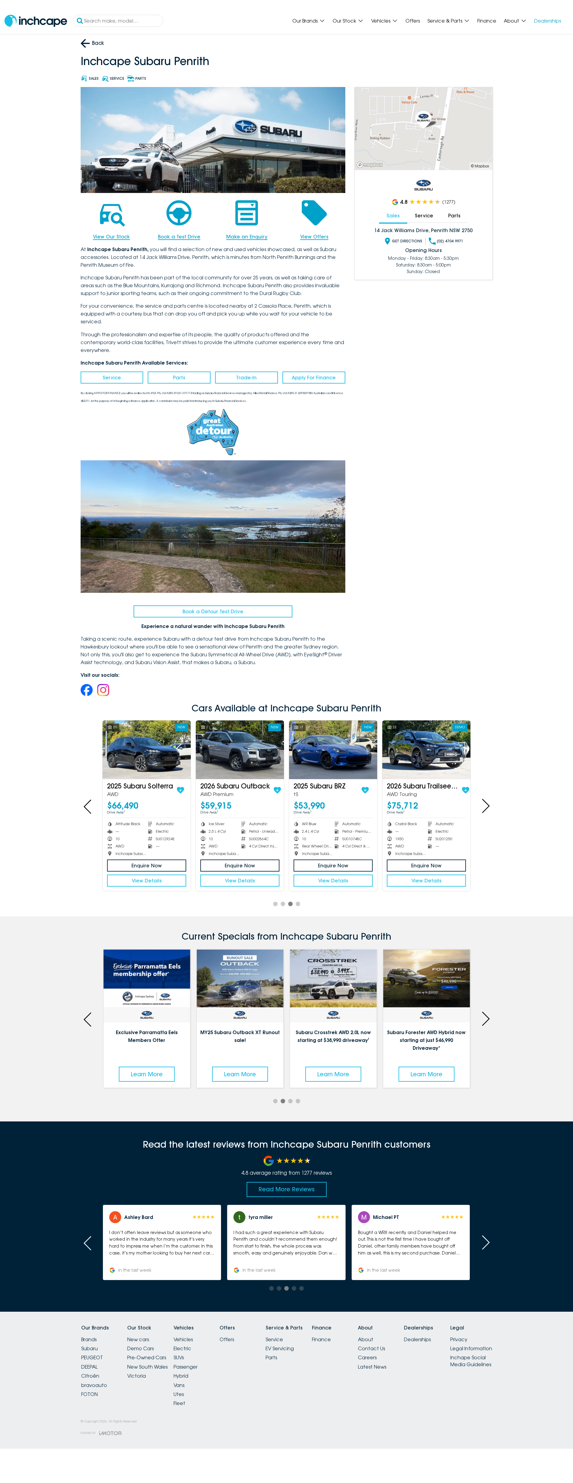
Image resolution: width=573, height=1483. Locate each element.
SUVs (179, 1357)
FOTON (89, 1394)
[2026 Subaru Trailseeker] (426, 749)
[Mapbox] (371, 164)
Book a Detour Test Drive (213, 611)
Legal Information (471, 1348)
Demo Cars (140, 1348)
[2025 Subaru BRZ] (333, 749)
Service (112, 378)
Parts (179, 378)
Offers (412, 21)
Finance (486, 21)
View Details (147, 881)
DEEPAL (89, 1367)
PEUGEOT (92, 1357)
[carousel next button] (485, 806)
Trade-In (246, 378)
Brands (89, 1339)
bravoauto (94, 1385)
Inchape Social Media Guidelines (470, 1360)
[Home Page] (36, 21)
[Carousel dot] (275, 904)
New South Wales (147, 1367)
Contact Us (371, 1348)
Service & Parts (444, 21)
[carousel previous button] (88, 806)
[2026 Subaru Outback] (240, 749)
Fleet (179, 1403)
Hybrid (181, 1376)
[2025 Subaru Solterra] (147, 749)
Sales (393, 216)
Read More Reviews (287, 1189)
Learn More (169, 1074)
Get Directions (407, 241)
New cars (138, 1339)
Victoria (136, 1376)
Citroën (90, 1376)
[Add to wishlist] (180, 790)
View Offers (314, 237)
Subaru (89, 1348)
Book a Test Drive (179, 237)
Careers (367, 1357)
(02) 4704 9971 (450, 241)
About (511, 21)
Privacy (458, 1339)
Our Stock (344, 21)
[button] (138, 1242)
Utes (179, 1394)
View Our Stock (111, 237)
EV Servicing (280, 1348)
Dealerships (547, 21)
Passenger (186, 1367)
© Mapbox (480, 166)
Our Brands (305, 21)
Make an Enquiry (246, 237)
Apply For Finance (314, 378)
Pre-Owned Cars (146, 1357)
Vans (179, 1385)
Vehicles (380, 21)
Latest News (372, 1367)
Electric (182, 1348)
